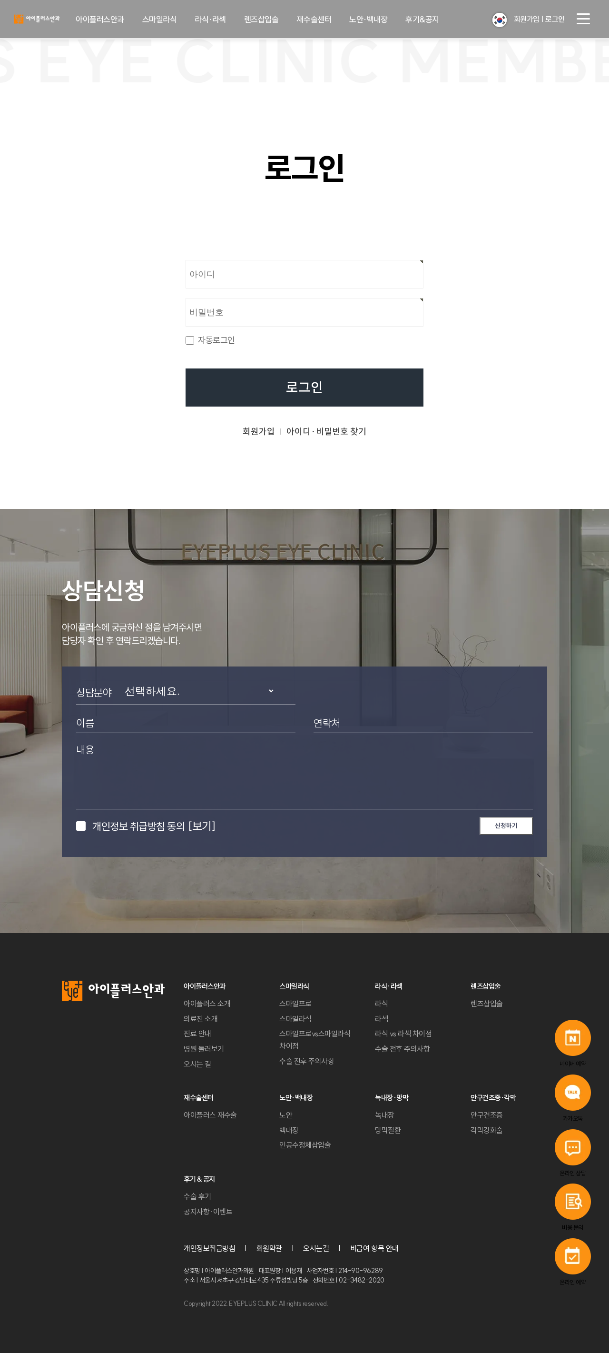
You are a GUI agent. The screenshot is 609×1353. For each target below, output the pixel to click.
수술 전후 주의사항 (306, 1061)
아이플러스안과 (100, 19)
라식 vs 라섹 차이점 (403, 1033)
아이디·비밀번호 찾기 (326, 431)
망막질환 (388, 1130)
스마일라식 (159, 19)
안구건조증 (487, 1115)
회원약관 (269, 1248)
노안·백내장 (368, 19)
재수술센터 (313, 19)
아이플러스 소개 (207, 1003)
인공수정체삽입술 (305, 1145)
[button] (499, 20)
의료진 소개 (200, 1019)
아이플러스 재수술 (210, 1115)
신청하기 (506, 825)
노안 (285, 1115)
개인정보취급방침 (209, 1248)
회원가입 (527, 19)
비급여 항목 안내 (374, 1248)
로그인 (304, 387)
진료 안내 (197, 1033)
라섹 (381, 1019)
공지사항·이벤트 (208, 1211)
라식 (381, 1003)
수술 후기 (197, 1196)
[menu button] (583, 19)
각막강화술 (487, 1130)
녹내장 (384, 1115)
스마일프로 (295, 1003)
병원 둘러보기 (204, 1049)
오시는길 (316, 1248)
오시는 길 (197, 1064)
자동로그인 (216, 340)
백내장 (289, 1130)
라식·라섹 (210, 19)
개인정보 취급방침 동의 (153, 826)
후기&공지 (422, 19)
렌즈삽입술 (261, 19)
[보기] (201, 826)
